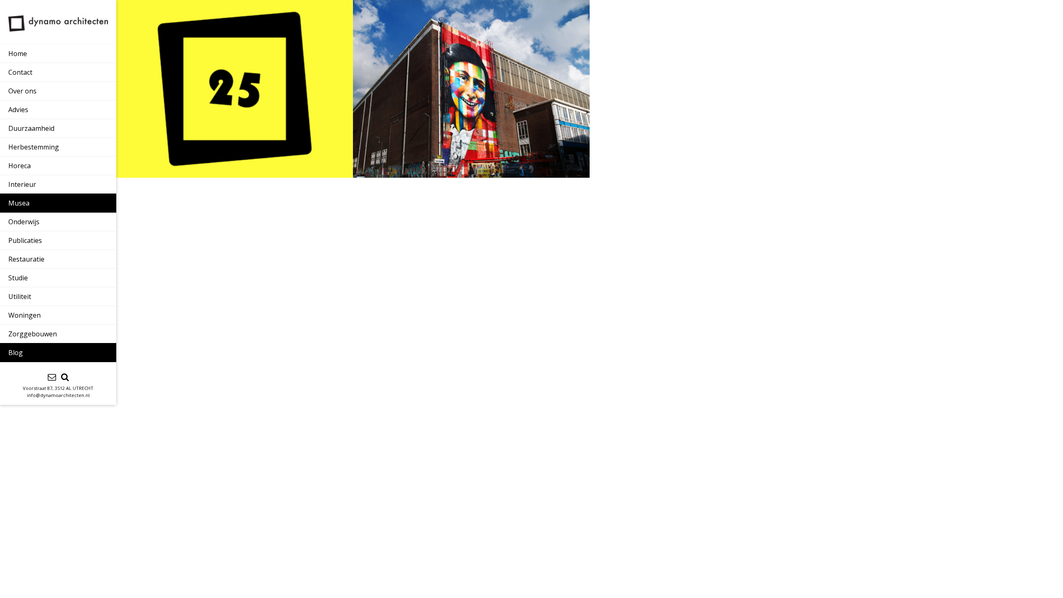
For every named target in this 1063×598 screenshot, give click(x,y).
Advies (18, 109)
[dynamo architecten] (58, 23)
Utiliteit (19, 296)
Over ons (22, 91)
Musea (18, 203)
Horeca (19, 165)
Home (17, 53)
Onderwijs (23, 221)
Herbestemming (33, 147)
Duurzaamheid (31, 128)
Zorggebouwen (32, 333)
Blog (15, 352)
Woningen (24, 315)
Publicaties (25, 240)
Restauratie (26, 259)
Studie (18, 277)
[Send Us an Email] (52, 377)
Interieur (22, 184)
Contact (20, 72)
